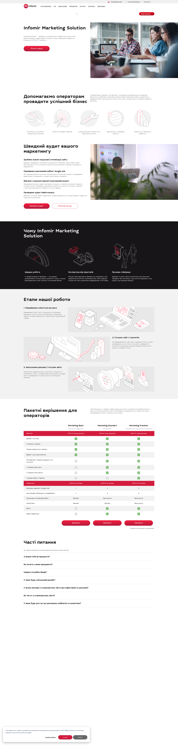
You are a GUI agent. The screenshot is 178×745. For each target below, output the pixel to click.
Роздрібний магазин (116, 2)
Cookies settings (50, 737)
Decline (80, 737)
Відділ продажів (146, 14)
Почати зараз (37, 49)
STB (55, 6)
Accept (65, 737)
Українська (147, 2)
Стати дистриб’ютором (134, 2)
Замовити (76, 523)
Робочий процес (65, 206)
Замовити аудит (37, 206)
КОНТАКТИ (91, 6)
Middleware (62, 6)
